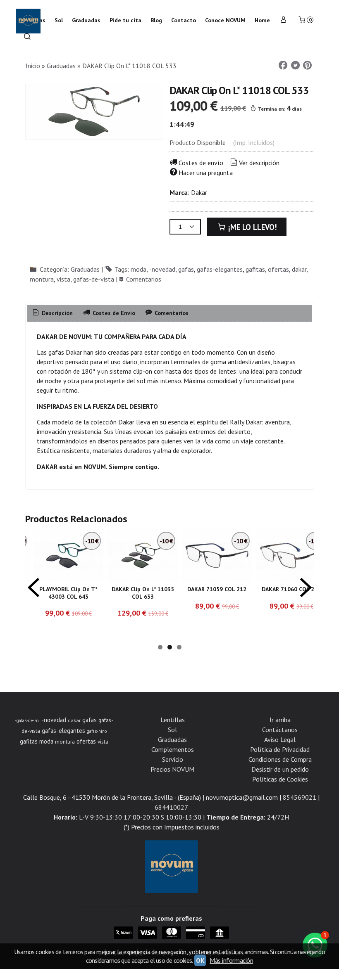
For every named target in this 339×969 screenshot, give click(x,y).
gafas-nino (97, 724)
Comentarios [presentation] (171, 313)
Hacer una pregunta (206, 172)
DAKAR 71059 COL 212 (216, 589)
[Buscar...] (27, 37)
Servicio (172, 752)
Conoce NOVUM (225, 20)
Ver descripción (259, 163)
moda (138, 269)
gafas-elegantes (220, 269)
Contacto (183, 20)
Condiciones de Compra (280, 752)
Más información (231, 960)
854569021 (299, 790)
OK (200, 960)
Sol (172, 722)
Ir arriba (280, 712)
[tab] (52, 313)
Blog (156, 20)
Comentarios (143, 279)
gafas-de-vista (93, 279)
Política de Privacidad (280, 742)
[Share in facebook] (283, 65)
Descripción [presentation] (56, 313)
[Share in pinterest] (307, 65)
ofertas (278, 269)
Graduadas (85, 269)
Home (262, 20)
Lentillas (172, 712)
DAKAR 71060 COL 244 (291, 589)
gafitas (255, 269)
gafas (186, 269)
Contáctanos (280, 722)
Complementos (172, 742)
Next (306, 583)
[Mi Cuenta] (283, 20)
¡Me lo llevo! (251, 227)
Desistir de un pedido (280, 762)
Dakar (199, 192)
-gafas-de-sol (27, 713)
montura (42, 279)
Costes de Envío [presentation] (113, 313)
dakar (299, 269)
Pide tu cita (125, 20)
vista (63, 279)
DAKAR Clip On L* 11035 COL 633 (143, 592)
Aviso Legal (280, 732)
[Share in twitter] (295, 65)
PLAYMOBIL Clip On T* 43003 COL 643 (68, 592)
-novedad (162, 269)
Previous (33, 583)
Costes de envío (201, 163)
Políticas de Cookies (280, 772)
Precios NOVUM (172, 762)
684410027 (171, 800)
